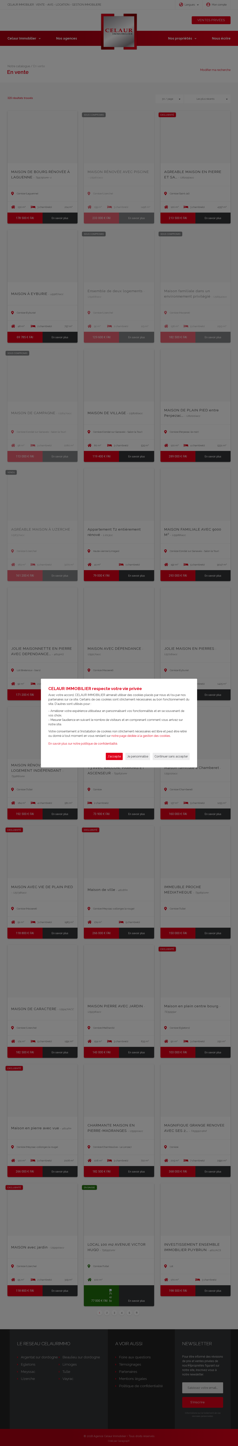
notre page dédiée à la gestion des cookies (140, 736)
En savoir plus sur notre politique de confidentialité (82, 743)
